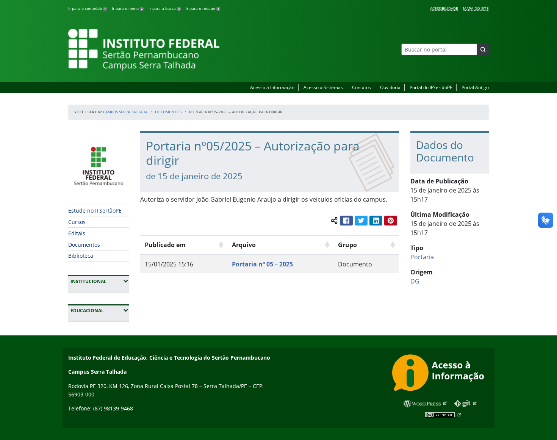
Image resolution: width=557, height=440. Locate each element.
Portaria (422, 257)
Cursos (77, 221)
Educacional (99, 310)
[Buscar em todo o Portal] (483, 49)
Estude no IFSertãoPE (95, 210)
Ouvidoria (390, 87)
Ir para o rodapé (202, 8)
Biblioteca (80, 255)
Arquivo (244, 245)
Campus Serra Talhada (125, 111)
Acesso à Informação (272, 87)
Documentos (168, 111)
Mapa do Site (476, 8)
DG (414, 281)
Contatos (361, 87)
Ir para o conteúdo (87, 8)
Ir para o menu (127, 8)
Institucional (99, 281)
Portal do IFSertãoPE (431, 87)
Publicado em (165, 245)
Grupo (347, 245)
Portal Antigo (475, 87)
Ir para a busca (164, 8)
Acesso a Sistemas (323, 87)
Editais (76, 233)
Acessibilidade (444, 8)
